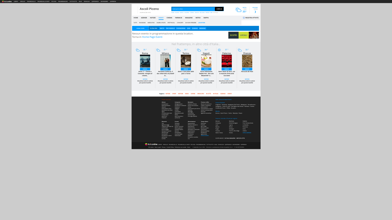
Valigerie (177, 108)
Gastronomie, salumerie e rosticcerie (193, 128)
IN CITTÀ (208, 94)
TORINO (192, 12)
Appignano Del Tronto (234, 104)
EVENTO (145, 69)
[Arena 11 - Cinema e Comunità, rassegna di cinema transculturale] (145, 61)
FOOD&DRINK (180, 28)
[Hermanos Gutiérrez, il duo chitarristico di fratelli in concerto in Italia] (165, 61)
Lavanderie (178, 111)
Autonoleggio (165, 129)
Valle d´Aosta (219, 132)
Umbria (245, 130)
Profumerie (191, 113)
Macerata (235, 113)
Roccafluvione (251, 104)
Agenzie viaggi (165, 125)
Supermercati (191, 123)
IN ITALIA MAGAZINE (230, 138)
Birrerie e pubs (205, 128)
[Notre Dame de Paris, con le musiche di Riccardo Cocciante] (227, 61)
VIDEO (187, 94)
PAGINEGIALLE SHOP (43, 1)
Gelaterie (190, 135)
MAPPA (206, 18)
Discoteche (204, 129)
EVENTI (161, 18)
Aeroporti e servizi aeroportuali (166, 131)
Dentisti (177, 131)
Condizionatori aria (167, 113)
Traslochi (164, 117)
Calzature (177, 107)
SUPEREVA (113, 1)
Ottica (176, 114)
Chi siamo (151, 147)
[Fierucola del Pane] (247, 61)
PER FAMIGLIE (170, 28)
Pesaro (240, 113)
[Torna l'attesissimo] (206, 61)
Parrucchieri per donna (194, 108)
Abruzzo (217, 121)
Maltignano (244, 104)
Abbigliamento (179, 104)
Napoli (206, 53)
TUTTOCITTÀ (73, 1)
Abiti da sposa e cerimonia (179, 116)
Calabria (245, 121)
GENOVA (197, 12)
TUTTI (135, 23)
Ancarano (233, 108)
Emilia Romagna (233, 123)
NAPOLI (182, 12)
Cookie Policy (170, 147)
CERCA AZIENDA (247, 132)
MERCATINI (151, 23)
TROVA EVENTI (205, 135)
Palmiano (246, 106)
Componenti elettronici (165, 115)
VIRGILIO (22, 1)
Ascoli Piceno (149, 9)
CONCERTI (180, 23)
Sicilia (244, 129)
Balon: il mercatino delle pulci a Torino (186, 72)
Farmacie (177, 123)
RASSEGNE (142, 23)
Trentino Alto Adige (234, 130)
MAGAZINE (189, 18)
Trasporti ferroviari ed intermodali (167, 127)
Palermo (226, 53)
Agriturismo (204, 134)
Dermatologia (191, 114)
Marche (217, 127)
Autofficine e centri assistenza (167, 136)
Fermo (230, 113)
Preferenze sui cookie (180, 147)
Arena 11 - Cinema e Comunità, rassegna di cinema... (145, 73)
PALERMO (186, 12)
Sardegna (231, 129)
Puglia (217, 129)
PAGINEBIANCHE (63, 1)
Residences (204, 132)
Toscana (217, 130)
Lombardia (245, 125)
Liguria (231, 125)
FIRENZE (207, 12)
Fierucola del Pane (247, 71)
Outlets (177, 110)
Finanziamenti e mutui (207, 108)
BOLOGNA (202, 12)
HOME (136, 18)
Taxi (163, 123)
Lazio (216, 125)
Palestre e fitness (192, 104)
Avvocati (203, 111)
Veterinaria (177, 135)
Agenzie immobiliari (206, 113)
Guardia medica (179, 129)
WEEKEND (202, 28)
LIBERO (16, 1)
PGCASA (53, 1)
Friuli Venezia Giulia (248, 123)
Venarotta (224, 104)
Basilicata (231, 121)
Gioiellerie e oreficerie (180, 105)
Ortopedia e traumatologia (178, 133)
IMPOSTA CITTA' (240, 138)
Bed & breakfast (205, 131)
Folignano (218, 104)
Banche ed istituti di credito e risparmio (206, 104)
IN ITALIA (215, 12)
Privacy (164, 147)
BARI (211, 12)
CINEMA (169, 18)
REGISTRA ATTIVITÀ (251, 18)
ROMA (172, 12)
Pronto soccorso (179, 126)
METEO (198, 18)
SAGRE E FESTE (161, 23)
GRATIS (162, 28)
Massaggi (190, 111)
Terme (189, 107)
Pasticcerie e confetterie (191, 133)
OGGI (188, 28)
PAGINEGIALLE (31, 1)
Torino (186, 53)
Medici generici (179, 128)
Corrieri (164, 138)
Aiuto (188, 147)
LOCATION (201, 23)
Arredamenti (165, 104)
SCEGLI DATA (140, 28)
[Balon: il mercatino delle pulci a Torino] (186, 61)
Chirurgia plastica (192, 116)
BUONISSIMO (104, 1)
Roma (145, 53)
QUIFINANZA (95, 1)
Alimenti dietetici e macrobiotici (193, 125)
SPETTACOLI (171, 23)
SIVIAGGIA (87, 1)
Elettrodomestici (166, 105)
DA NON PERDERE (190, 23)
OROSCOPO (200, 94)
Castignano (218, 106)
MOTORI (180, 94)
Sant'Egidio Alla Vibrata (237, 106)
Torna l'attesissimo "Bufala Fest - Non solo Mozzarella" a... (206, 73)
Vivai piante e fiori (166, 108)
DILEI (80, 1)
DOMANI (195, 28)
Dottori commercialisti (207, 110)
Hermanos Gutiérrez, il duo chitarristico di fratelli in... (165, 73)
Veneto (231, 132)
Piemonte (245, 127)
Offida (228, 108)
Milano (165, 53)
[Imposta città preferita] (135, 9)
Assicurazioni (204, 107)
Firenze (247, 53)
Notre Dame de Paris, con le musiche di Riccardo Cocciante (226, 73)
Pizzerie (203, 125)
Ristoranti (203, 123)
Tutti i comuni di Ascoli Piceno (223, 99)
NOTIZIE (153, 18)
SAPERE (193, 94)
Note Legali (158, 147)
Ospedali (177, 125)
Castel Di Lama (226, 106)
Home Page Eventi (152, 36)
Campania (218, 123)
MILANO (177, 12)
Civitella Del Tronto (220, 108)
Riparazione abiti (179, 113)
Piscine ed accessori (193, 105)
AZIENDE (144, 18)
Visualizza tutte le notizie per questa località (145, 82)
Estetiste (190, 110)
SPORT (174, 94)
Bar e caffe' (204, 126)
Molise (231, 127)
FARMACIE (178, 18)
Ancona (217, 113)
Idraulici (164, 107)
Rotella (252, 106)
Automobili (165, 134)
